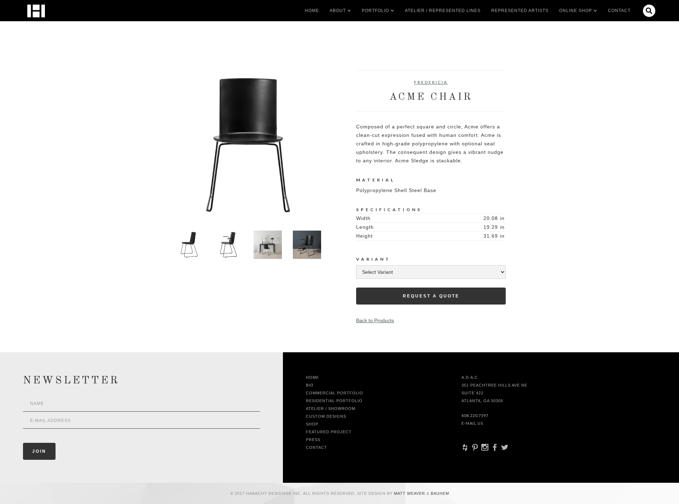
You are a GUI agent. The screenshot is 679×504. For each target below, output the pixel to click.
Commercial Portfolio (334, 393)
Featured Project (329, 432)
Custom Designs (326, 416)
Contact (619, 10)
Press (313, 440)
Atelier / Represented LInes (443, 10)
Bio (310, 385)
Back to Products (375, 320)
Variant (373, 259)
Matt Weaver (410, 493)
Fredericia (431, 82)
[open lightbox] (248, 145)
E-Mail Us (472, 423)
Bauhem (439, 493)
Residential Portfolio (334, 401)
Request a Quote (431, 296)
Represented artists (520, 10)
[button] (337, 11)
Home (312, 10)
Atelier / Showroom (330, 408)
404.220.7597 (475, 415)
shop (312, 424)
